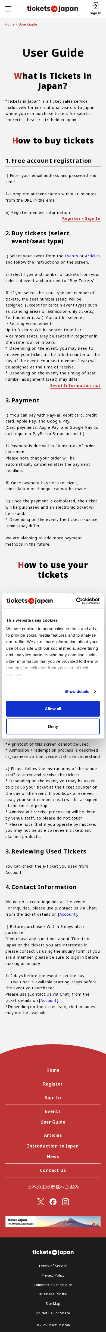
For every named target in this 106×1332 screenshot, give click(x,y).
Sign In (53, 1097)
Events (71, 255)
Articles (92, 255)
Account (68, 914)
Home (10, 24)
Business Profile (53, 1294)
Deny (53, 726)
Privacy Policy (53, 1275)
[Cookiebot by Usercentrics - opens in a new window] (76, 601)
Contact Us (53, 1170)
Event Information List (75, 385)
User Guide (27, 24)
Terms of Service (52, 1265)
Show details (76, 691)
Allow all (53, 708)
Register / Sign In (81, 218)
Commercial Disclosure (53, 1284)
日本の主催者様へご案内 (53, 1186)
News (53, 1156)
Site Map (53, 1303)
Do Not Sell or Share (53, 1313)
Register (53, 1084)
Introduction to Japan (53, 1146)
